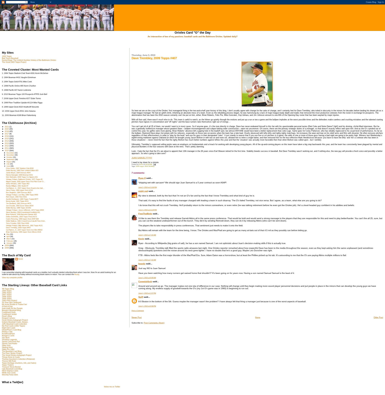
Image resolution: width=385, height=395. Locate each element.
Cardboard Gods (9, 312)
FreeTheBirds (145, 213)
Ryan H (142, 178)
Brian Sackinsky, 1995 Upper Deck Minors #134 (23, 232)
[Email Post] (154, 164)
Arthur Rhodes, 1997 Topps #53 (17, 184)
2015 (7, 138)
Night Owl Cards (8, 328)
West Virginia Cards (10, 371)
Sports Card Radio (9, 343)
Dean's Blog (7, 316)
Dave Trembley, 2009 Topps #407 (18, 228)
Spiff (140, 297)
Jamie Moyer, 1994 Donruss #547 (18, 173)
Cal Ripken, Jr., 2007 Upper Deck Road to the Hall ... (25, 188)
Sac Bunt (5, 338)
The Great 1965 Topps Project (14, 62)
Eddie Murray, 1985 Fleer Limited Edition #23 (22, 170)
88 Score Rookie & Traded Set (14, 304)
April (8, 236)
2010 (7, 150)
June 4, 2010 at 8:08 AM (147, 278)
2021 (7, 127)
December (10, 153)
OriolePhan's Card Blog (11, 330)
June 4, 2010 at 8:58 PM (147, 306)
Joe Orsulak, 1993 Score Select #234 (19, 206)
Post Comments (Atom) (154, 323)
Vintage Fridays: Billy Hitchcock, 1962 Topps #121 (24, 225)
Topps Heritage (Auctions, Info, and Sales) (19, 363)
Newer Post (137, 317)
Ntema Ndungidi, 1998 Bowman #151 (19, 175)
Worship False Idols (10, 375)
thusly (76, 274)
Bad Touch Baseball (10, 58)
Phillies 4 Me (7, 332)
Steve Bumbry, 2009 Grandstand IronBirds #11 (23, 212)
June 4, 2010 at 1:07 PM (147, 293)
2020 (7, 129)
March (9, 239)
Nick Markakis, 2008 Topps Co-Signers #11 (22, 177)
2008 (7, 248)
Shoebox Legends (9, 340)
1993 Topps (7, 56)
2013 (7, 143)
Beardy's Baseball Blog (11, 310)
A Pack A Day (7, 306)
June (8, 166)
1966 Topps (7, 293)
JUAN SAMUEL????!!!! (142, 158)
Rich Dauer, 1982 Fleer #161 (16, 197)
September (10, 159)
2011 (7, 148)
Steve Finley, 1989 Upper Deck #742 (19, 190)
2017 (7, 134)
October (9, 157)
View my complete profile (12, 278)
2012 (7, 146)
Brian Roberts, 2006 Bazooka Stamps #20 (21, 214)
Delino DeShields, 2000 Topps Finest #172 (21, 217)
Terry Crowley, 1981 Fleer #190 (17, 223)
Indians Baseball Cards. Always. (15, 322)
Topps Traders (8, 365)
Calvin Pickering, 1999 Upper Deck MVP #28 (22, 219)
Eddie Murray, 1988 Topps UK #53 (18, 208)
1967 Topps (7, 295)
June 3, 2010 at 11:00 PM (147, 187)
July (8, 164)
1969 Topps (7, 299)
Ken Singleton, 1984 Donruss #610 (18, 192)
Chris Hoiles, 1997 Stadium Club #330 (20, 168)
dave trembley (149, 166)
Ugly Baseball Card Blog (12, 369)
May (8, 234)
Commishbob (145, 281)
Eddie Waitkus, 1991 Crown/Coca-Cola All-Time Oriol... (26, 221)
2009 (7, 245)
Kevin (141, 239)
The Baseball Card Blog (12, 351)
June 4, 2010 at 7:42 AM (147, 260)
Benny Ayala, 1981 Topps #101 (17, 201)
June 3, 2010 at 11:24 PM (147, 210)
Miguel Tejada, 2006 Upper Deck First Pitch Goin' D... (25, 181)
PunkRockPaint (8, 334)
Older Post (378, 317)
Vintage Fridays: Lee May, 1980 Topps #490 (22, 195)
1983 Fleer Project (9, 300)
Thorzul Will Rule (9, 361)
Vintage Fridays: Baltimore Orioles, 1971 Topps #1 (24, 179)
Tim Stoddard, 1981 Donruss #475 (18, 203)
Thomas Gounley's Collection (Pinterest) (18, 359)
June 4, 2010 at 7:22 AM (147, 235)
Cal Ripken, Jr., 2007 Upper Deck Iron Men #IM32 (24, 230)
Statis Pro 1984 (8, 349)
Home (257, 317)
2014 (7, 141)
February (10, 241)
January (9, 243)
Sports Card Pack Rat (11, 341)
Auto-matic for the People (12, 308)
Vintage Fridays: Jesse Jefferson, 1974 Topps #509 (25, 210)
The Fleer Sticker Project (12, 353)
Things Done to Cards (11, 357)
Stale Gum (6, 345)
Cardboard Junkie (9, 314)
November (10, 155)
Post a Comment (138, 311)
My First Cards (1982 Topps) (13, 326)
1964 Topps (7, 291)
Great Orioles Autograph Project (15, 320)
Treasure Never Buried (11, 367)
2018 (7, 131)
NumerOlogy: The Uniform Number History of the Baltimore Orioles (29, 60)
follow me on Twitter (112, 387)
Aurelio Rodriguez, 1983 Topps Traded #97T (22, 199)
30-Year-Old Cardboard (11, 302)
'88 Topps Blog (8, 289)
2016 (7, 136)
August (9, 162)
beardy (141, 263)
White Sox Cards (9, 373)
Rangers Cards (8, 336)
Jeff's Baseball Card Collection (14, 324)
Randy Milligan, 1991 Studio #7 (17, 186)
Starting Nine (7, 347)
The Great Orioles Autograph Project (16, 355)
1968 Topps (7, 297)
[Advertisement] (192, 43)
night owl (143, 191)
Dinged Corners (8, 318)
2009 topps (140, 166)
